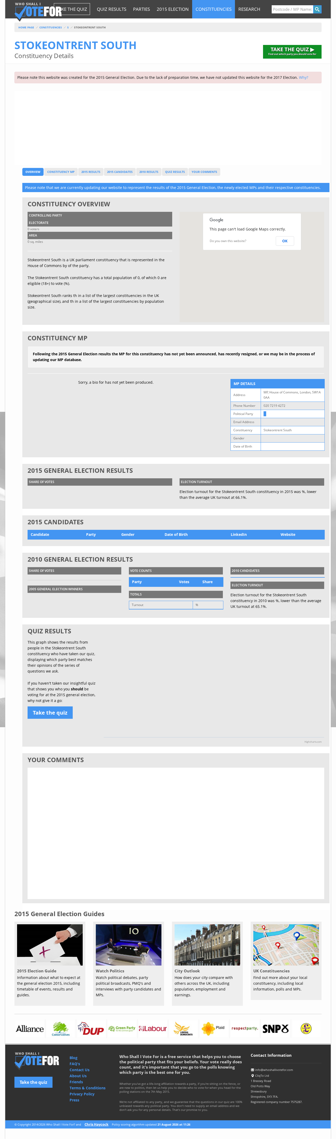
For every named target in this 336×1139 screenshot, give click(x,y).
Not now (226, 609)
